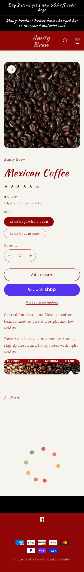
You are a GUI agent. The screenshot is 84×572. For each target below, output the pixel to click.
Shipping (9, 203)
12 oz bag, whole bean (29, 221)
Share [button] (15, 397)
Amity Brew (34, 560)
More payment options (42, 302)
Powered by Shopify (56, 560)
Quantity (10, 245)
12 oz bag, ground (25, 233)
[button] (7, 41)
